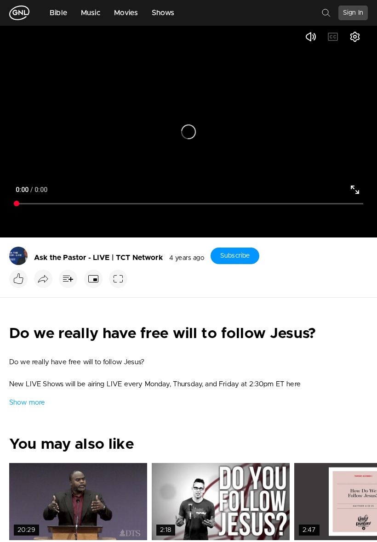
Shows (163, 13)
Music (90, 13)
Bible (58, 13)
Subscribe (235, 256)
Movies (126, 13)
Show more (27, 402)
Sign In (353, 13)
